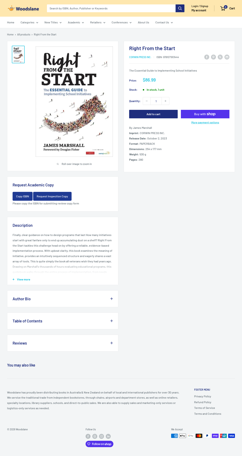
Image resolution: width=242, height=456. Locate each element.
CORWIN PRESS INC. (140, 56)
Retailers (96, 22)
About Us (143, 22)
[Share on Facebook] (206, 57)
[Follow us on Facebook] (88, 436)
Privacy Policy (202, 396)
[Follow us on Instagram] (101, 436)
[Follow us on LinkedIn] (108, 436)
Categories (27, 22)
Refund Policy (202, 402)
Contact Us (162, 22)
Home (10, 22)
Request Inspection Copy (52, 196)
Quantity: (135, 101)
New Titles (51, 22)
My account (199, 10)
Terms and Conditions (207, 413)
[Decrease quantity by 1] (146, 101)
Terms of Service (204, 407)
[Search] (180, 8)
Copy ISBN (22, 196)
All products (23, 34)
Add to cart (153, 114)
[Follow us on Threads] (94, 436)
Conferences (120, 22)
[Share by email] (226, 57)
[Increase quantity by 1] (165, 101)
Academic (74, 22)
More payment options (205, 122)
